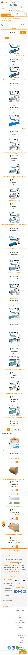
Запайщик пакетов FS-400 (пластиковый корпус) (14, 248)
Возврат (21, 645)
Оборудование (20, 627)
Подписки (7, 595)
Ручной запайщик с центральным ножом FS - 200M (14, 369)
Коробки (19, 608)
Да (13, 15)
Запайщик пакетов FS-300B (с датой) (14, 345)
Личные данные (7, 585)
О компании (21, 635)
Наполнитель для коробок (20, 630)
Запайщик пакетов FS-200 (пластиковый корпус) (14, 79)
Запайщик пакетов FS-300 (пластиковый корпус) (14, 128)
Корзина (7, 593)
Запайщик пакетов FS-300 (14, 272)
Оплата (21, 640)
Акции (21, 642)
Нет (16, 14)
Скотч (19, 615)
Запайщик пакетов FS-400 (14, 321)
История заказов (7, 588)
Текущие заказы (7, 583)
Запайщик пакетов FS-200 (14, 200)
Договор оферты (7, 598)
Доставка (21, 637)
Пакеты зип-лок (19, 610)
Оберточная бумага (20, 613)
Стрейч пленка (19, 620)
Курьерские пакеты (20, 622)
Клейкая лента (19, 625)
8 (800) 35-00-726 (14, 572)
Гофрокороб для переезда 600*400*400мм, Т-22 (14, 534)
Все (19, 429)
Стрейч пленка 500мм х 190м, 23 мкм (14, 506)
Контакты (21, 647)
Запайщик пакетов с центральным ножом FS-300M (14, 417)
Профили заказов (7, 590)
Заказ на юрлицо (7, 600)
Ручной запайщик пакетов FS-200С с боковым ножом (14, 224)
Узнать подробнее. (14, 653)
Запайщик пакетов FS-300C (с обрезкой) (14, 393)
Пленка (20, 617)
